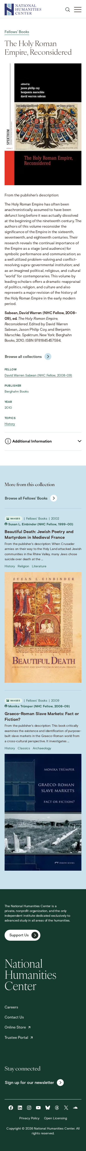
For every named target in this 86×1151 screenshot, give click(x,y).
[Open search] (67, 9)
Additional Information (32, 441)
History (10, 424)
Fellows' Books (17, 32)
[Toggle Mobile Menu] (77, 9)
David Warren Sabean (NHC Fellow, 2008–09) (38, 375)
